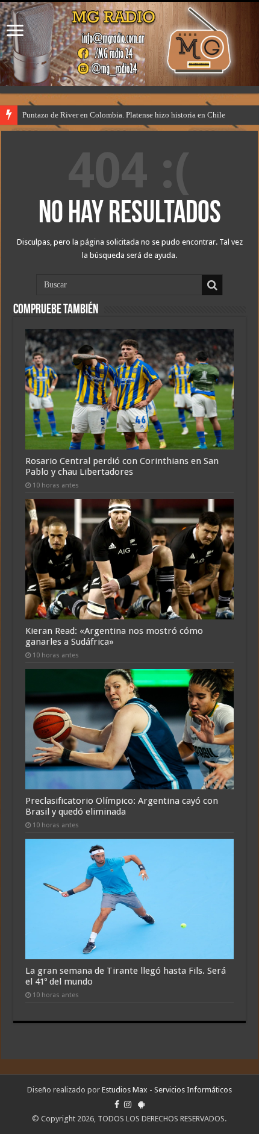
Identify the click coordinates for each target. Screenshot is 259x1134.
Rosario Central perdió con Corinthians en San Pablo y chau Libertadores (122, 466)
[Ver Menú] (15, 32)
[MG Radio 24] (129, 44)
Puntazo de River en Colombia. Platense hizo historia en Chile (123, 114)
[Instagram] (128, 1104)
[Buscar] (212, 285)
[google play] (141, 1104)
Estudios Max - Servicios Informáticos (167, 1089)
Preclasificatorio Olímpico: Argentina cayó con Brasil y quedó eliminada (121, 806)
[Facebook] (116, 1104)
